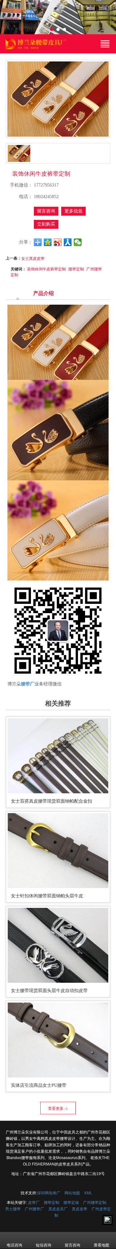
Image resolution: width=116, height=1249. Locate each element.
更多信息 (73, 211)
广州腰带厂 (34, 1209)
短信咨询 (43, 1245)
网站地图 (72, 1193)
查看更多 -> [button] (58, 1108)
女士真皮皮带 (32, 258)
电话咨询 (14, 1245)
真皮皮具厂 (58, 1209)
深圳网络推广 (48, 1193)
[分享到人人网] (68, 242)
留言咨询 (46, 211)
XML (88, 1193)
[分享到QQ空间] (48, 242)
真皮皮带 (79, 1209)
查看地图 (101, 1245)
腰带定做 (71, 1202)
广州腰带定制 (94, 1202)
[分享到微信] (78, 242)
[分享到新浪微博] (58, 242)
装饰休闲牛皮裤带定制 (46, 268)
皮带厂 (34, 1202)
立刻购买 (46, 224)
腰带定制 (76, 268)
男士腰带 (13, 1209)
